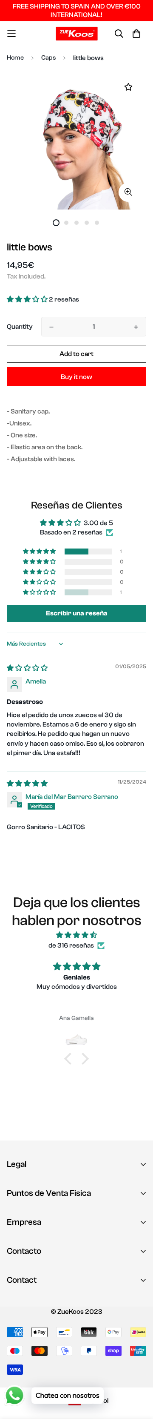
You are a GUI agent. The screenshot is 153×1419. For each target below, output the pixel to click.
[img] (27, 668)
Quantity (20, 326)
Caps (48, 57)
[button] (28, 299)
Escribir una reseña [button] (77, 613)
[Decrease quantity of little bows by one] (51, 327)
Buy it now (76, 377)
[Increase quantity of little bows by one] (136, 327)
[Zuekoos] (76, 33)
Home (15, 57)
